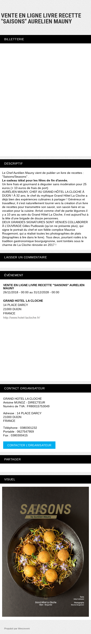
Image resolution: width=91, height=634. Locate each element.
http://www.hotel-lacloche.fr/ (21, 317)
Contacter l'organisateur (29, 445)
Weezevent (24, 628)
